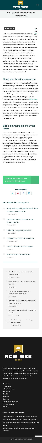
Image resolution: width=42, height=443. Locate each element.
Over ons (6, 399)
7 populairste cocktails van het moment (20, 238)
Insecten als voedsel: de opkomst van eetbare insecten (20, 220)
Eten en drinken (9, 28)
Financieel (6, 391)
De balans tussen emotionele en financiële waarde (22, 311)
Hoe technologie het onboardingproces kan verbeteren (23, 321)
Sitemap (5, 406)
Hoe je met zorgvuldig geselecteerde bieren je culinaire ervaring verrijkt (22, 209)
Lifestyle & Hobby (8, 389)
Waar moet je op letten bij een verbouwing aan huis (22, 283)
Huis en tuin (7, 386)
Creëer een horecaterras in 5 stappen (20, 246)
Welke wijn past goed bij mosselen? (19, 230)
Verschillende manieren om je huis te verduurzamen (21, 273)
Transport (6, 384)
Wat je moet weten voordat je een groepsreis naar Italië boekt (19, 292)
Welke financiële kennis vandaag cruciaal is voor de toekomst (22, 302)
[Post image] (4, 208)
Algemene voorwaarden (10, 401)
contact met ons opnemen (18, 378)
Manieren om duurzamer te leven (18, 254)
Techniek (6, 396)
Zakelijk (5, 394)
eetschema (33, 99)
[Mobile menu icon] (37, 5)
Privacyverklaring (8, 404)
